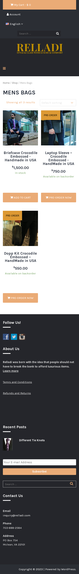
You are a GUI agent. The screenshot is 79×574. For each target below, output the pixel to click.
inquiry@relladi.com (16, 515)
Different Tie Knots (32, 440)
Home (6, 82)
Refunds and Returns (17, 393)
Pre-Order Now (60, 197)
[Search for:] (39, 484)
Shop (15, 82)
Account (15, 14)
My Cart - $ (22, 5)
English (15, 24)
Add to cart (22, 197)
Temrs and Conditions (17, 382)
